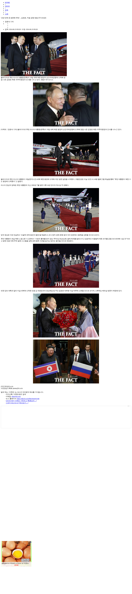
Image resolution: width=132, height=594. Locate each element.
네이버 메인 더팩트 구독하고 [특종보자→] (21, 401)
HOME (7, 2)
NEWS (7, 6)
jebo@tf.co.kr (16, 396)
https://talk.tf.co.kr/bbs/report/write (28, 398)
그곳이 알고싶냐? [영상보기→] (17, 403)
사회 (6, 14)
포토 (6, 10)
